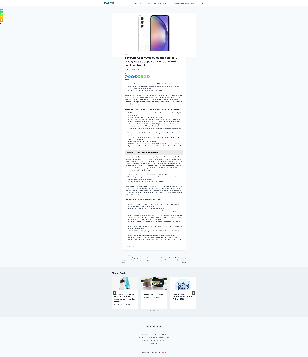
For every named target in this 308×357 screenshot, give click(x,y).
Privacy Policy (162, 334)
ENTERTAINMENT (153, 340)
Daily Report (148, 297)
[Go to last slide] (114, 293)
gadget (127, 246)
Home (135, 3)
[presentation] (125, 283)
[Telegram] (138, 76)
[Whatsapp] (142, 76)
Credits (163, 352)
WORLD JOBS (194, 3)
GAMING (166, 3)
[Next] (193, 293)
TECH (140, 3)
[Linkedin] (132, 76)
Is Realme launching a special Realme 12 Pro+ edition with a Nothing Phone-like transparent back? (137, 258)
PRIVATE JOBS (175, 3)
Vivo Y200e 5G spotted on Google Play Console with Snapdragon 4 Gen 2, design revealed (172, 258)
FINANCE (147, 3)
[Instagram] (154, 326)
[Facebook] (126, 76)
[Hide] (0, 23)
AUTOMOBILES (156, 3)
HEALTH (154, 343)
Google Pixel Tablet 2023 (153, 294)
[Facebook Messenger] (135, 76)
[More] (148, 76)
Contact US (144, 334)
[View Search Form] (202, 3)
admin (127, 69)
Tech (133, 246)
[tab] (150, 310)
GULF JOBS (185, 3)
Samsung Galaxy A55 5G (135, 84)
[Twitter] (129, 76)
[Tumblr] (160, 326)
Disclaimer (153, 334)
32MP (137, 168)
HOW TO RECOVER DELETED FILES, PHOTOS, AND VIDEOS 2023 (183, 296)
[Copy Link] (145, 76)
